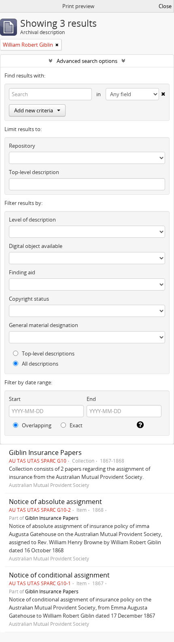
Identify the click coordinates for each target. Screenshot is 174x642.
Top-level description (34, 172)
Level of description (32, 219)
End (91, 399)
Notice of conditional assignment (59, 575)
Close (165, 6)
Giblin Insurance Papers (45, 452)
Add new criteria (33, 110)
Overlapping (36, 425)
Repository (22, 145)
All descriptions (39, 363)
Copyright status (29, 298)
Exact (75, 425)
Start (15, 399)
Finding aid (22, 272)
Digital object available (35, 246)
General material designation (43, 325)
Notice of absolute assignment (55, 501)
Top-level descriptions (47, 353)
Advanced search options (87, 61)
